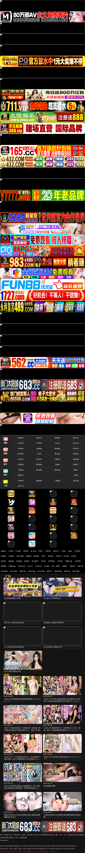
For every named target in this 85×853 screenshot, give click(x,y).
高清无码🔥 (58, 571)
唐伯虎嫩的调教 (49, 786)
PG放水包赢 (19, 556)
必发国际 (26, 561)
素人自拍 (76, 443)
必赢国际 (3, 556)
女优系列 (39, 459)
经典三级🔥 (13, 571)
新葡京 (70, 551)
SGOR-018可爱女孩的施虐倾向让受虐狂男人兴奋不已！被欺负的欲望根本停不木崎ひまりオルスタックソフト (62, 701)
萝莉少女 (76, 438)
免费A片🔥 (22, 571)
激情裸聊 (3, 566)
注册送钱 (48, 551)
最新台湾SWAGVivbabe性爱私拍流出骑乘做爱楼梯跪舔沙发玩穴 (22, 816)
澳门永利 (33, 551)
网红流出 (57, 454)
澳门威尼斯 (4, 571)
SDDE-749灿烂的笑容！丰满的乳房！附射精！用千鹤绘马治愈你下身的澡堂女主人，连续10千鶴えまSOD (22, 730)
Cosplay (57, 443)
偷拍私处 (3, 561)
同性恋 (76, 475)
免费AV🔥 (67, 571)
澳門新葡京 (51, 561)
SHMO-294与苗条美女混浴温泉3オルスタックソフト (62, 758)
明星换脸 (39, 464)
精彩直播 (36, 556)
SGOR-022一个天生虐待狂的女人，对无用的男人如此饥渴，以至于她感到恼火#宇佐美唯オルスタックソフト (22, 759)
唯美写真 (57, 470)
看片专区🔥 (41, 571)
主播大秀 (58, 556)
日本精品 (39, 443)
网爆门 (76, 470)
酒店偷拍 (50, 556)
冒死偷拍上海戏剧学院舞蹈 (54, 622)
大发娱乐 (43, 561)
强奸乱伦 (39, 438)
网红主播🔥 (76, 571)
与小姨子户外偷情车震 (52, 598)
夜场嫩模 (19, 561)
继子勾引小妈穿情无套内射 (14, 622)
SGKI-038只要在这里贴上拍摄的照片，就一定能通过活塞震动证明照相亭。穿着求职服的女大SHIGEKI (22, 788)
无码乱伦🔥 (21, 566)
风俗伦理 (76, 481)
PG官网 (11, 551)
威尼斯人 (3, 551)
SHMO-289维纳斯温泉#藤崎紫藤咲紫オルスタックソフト (22, 700)
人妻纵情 (57, 481)
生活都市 (21, 481)
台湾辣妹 (21, 448)
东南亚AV (76, 448)
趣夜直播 (11, 561)
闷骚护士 (76, 464)
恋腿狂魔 (76, 459)
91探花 (39, 454)
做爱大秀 (72, 566)
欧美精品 (57, 438)
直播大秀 (80, 566)
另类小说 (21, 486)
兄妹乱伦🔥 (31, 571)
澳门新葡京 (35, 561)
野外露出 (76, 454)
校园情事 (39, 481)
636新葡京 (78, 561)
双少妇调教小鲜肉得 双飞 (53, 647)
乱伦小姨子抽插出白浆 (12, 671)
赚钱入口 (49, 571)
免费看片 (65, 566)
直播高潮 (28, 556)
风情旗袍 (21, 464)
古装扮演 (21, 459)
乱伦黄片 (74, 556)
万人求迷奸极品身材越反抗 (14, 647)
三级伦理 (21, 443)
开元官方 (30, 566)
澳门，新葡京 (56, 566)
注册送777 (56, 551)
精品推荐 (21, 438)
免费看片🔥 (68, 561)
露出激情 (39, 470)
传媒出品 (21, 475)
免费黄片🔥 (12, 566)
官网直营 (26, 551)
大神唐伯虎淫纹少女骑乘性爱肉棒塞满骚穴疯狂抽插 (62, 816)
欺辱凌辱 (21, 454)
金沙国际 (46, 566)
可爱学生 (57, 459)
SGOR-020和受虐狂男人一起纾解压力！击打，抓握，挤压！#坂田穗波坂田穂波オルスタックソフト (62, 730)
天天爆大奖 (38, 566)
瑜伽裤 (57, 464)
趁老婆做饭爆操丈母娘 (12, 598)
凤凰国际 (11, 556)
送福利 (64, 551)
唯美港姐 (57, 448)
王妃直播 (66, 556)
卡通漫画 (21, 470)
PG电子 (41, 551)
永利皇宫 (60, 561)
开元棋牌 (18, 551)
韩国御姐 (39, 448)
